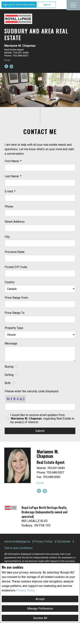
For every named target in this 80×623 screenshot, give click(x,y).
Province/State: (15, 252)
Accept (40, 599)
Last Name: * (13, 176)
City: (7, 237)
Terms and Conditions (18, 548)
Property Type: (14, 328)
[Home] (18, 19)
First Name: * (13, 161)
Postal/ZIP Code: (16, 267)
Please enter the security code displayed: (32, 391)
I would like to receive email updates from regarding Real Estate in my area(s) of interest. (42, 418)
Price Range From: (16, 297)
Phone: (9, 206)
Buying (9, 366)
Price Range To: (15, 313)
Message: (11, 343)
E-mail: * (10, 191)
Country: (10, 282)
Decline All (40, 618)
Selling (9, 375)
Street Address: (15, 221)
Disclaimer (64, 541)
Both (8, 383)
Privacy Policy (25, 590)
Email (7, 59)
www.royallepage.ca (17, 541)
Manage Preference (40, 608)
